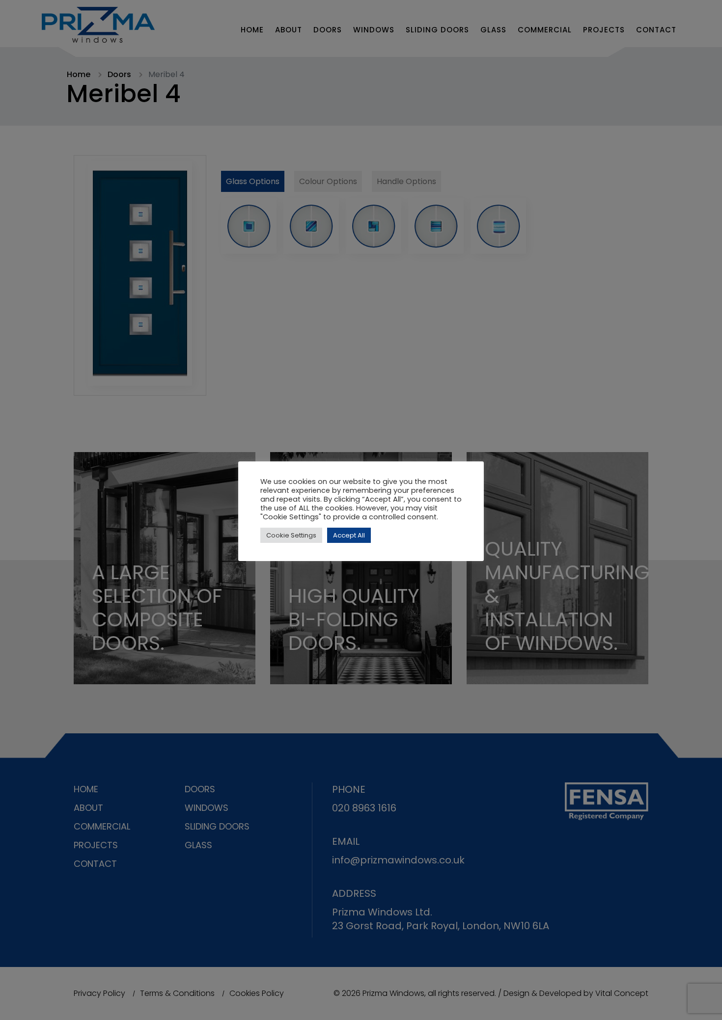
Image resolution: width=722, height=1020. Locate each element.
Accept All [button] (349, 535)
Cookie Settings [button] (291, 535)
